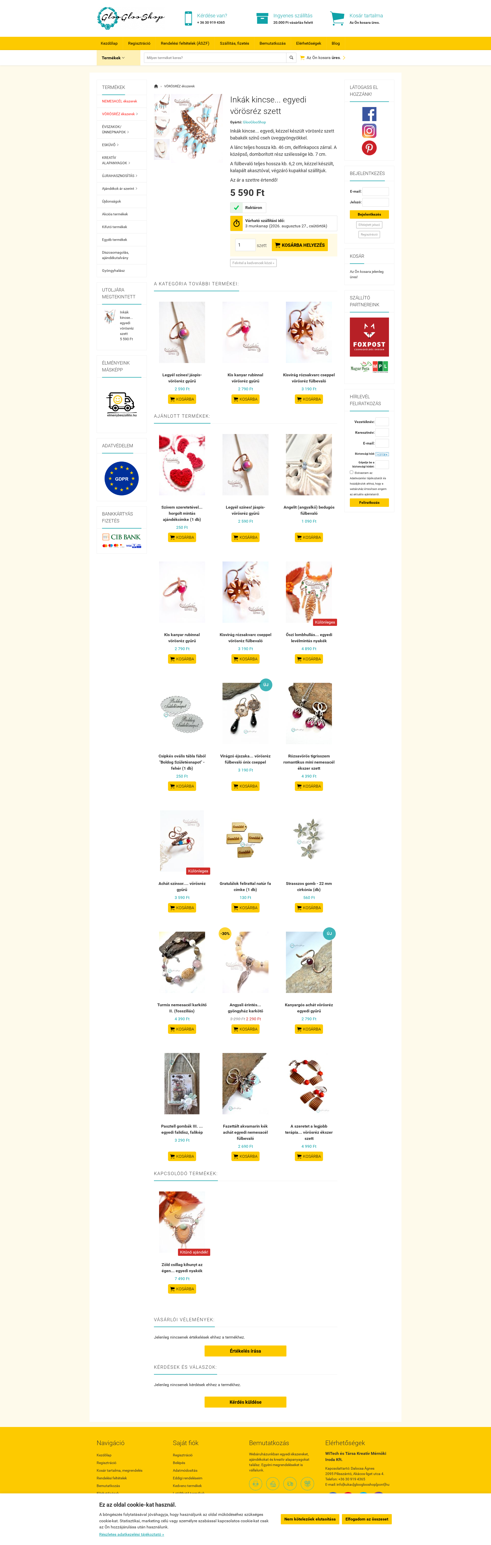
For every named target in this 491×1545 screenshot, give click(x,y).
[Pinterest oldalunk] (369, 148)
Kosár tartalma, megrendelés (119, 1470)
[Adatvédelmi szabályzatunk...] (121, 478)
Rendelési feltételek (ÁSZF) (185, 43)
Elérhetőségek (308, 43)
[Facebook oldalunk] (369, 114)
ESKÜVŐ (110, 145)
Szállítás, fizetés (234, 43)
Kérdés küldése (246, 1402)
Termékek (113, 57)
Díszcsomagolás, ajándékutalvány (115, 255)
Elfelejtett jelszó (369, 225)
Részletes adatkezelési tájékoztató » (131, 1534)
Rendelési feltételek (112, 1478)
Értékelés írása (245, 1351)
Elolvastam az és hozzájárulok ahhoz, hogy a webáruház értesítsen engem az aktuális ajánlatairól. (368, 483)
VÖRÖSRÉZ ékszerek (120, 114)
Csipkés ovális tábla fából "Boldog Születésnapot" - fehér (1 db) (182, 762)
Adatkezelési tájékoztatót (366, 478)
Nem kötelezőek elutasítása (310, 1519)
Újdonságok (111, 201)
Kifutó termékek (114, 227)
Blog (336, 43)
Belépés (179, 1463)
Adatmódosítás (185, 1470)
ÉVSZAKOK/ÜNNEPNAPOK (115, 129)
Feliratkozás (369, 502)
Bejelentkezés (369, 214)
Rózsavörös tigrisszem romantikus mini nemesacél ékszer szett (308, 762)
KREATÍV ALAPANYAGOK (116, 160)
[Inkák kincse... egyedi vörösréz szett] (162, 104)
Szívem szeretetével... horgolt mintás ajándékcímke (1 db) (182, 513)
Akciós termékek (115, 214)
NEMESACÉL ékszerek (119, 101)
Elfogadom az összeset (366, 1519)
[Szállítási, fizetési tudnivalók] (369, 337)
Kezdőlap (109, 43)
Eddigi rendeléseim (187, 1478)
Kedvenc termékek (187, 1486)
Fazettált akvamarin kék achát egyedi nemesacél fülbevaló (245, 1132)
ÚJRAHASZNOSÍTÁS (119, 176)
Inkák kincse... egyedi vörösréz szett (127, 323)
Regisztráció (139, 43)
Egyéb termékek (114, 240)
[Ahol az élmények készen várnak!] (121, 405)
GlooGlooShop (254, 122)
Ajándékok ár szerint (119, 188)
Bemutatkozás (273, 43)
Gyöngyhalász (113, 270)
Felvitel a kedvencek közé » (253, 263)
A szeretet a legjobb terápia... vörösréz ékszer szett (309, 1132)
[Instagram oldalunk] (369, 131)
